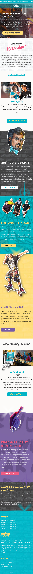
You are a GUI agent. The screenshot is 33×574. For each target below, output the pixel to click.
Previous (1, 105)
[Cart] (29, 6)
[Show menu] (3, 6)
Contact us (4, 570)
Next (31, 105)
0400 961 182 (27, 542)
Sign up (12, 1)
